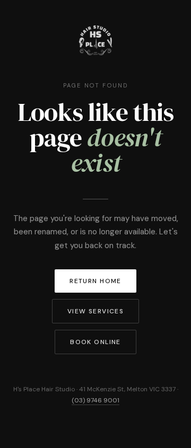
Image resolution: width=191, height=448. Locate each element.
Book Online (95, 342)
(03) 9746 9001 (95, 400)
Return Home (95, 281)
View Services (95, 311)
